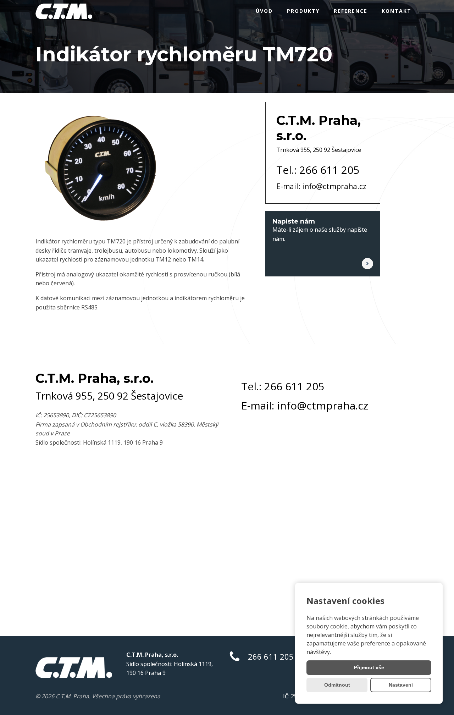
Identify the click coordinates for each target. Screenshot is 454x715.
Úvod (264, 10)
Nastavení (401, 685)
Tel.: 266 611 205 (317, 170)
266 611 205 (271, 656)
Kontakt (396, 10)
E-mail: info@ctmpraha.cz (321, 186)
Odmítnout (337, 685)
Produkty (303, 10)
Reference (350, 10)
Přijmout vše (369, 667)
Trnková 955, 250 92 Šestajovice (318, 150)
